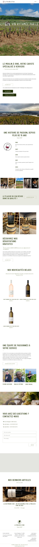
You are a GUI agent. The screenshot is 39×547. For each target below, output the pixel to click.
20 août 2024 (16, 507)
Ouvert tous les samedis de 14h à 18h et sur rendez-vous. (19, 536)
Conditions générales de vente (19, 546)
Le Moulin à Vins (17, 544)
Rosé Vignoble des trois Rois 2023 (11, 299)
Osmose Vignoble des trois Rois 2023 (28, 299)
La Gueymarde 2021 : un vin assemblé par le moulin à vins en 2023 (19, 504)
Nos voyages (23, 507)
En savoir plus (10, 300)
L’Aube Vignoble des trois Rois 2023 (11, 326)
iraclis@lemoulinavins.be (32, 535)
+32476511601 (33, 534)
